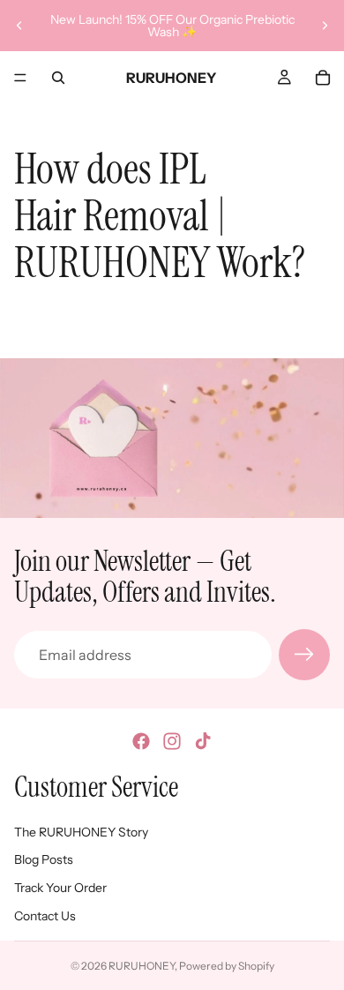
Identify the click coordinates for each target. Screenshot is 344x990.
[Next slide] (324, 25)
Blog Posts (43, 859)
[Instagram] (172, 741)
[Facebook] (141, 741)
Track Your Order (60, 888)
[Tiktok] (202, 741)
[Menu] (20, 77)
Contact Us (45, 916)
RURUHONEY (141, 965)
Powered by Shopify (226, 965)
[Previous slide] (19, 25)
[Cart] (322, 77)
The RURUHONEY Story (81, 832)
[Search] (58, 77)
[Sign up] (304, 654)
